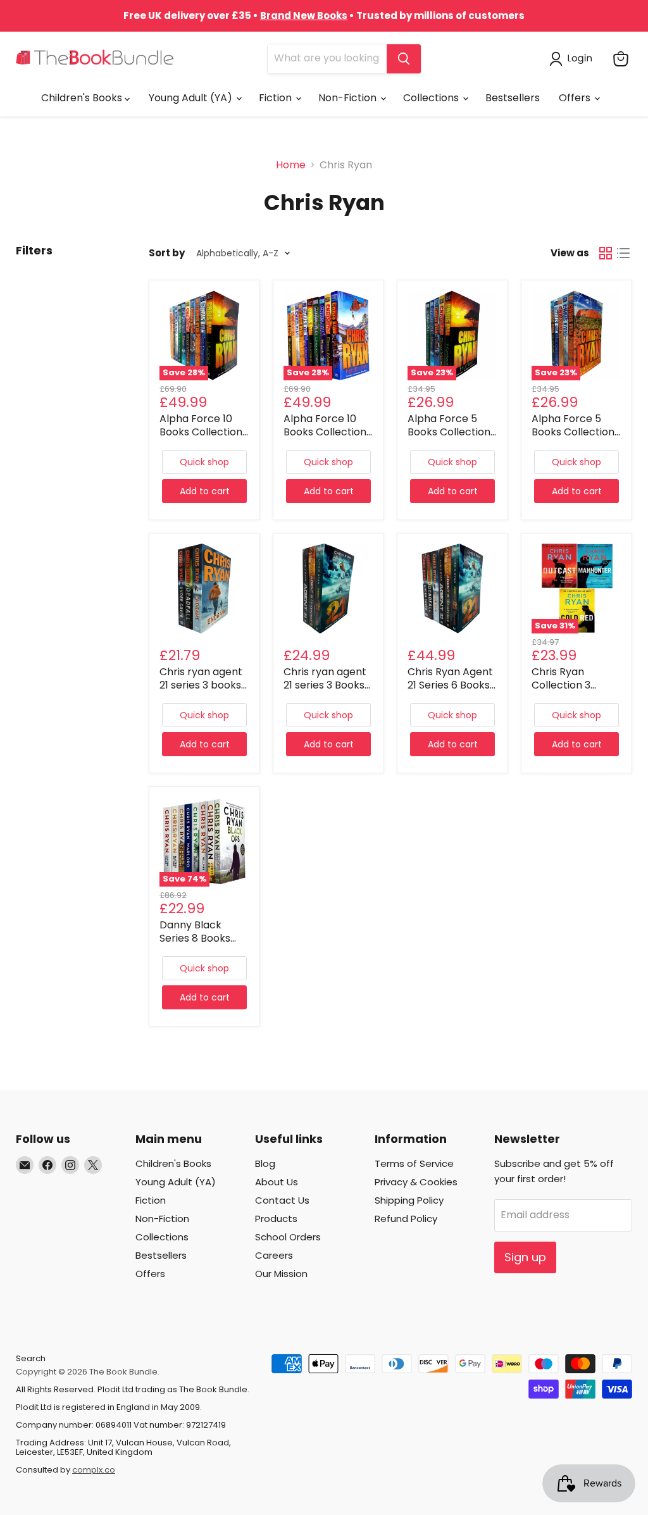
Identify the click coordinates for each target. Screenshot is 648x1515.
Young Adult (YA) (192, 97)
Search (31, 1358)
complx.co (93, 1470)
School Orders (288, 1237)
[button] (573, 58)
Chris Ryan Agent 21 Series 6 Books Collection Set (450, 685)
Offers (576, 97)
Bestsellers (512, 97)
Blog (265, 1163)
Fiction (276, 97)
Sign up (525, 1257)
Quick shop (204, 462)
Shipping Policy (409, 1200)
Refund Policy (406, 1218)
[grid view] (605, 253)
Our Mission (281, 1273)
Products (276, 1218)
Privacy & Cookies (416, 1181)
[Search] (404, 58)
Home (291, 165)
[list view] (623, 253)
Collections (432, 97)
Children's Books (83, 97)
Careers (274, 1255)
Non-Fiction (348, 97)
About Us (276, 1181)
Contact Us (282, 1200)
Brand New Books (303, 15)
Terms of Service (414, 1163)
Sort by (167, 252)
